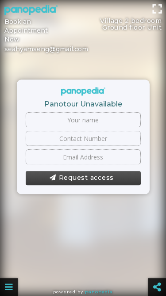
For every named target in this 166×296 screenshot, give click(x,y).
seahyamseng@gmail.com (46, 49)
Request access (86, 178)
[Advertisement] (83, 11)
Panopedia (99, 292)
